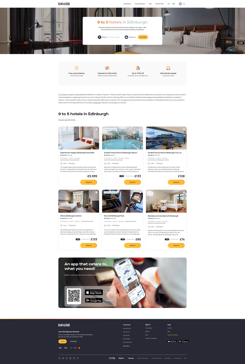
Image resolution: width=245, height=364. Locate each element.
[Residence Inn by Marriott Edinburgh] (166, 220)
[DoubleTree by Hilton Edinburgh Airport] (122, 157)
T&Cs (185, 358)
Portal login (73, 341)
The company (148, 328)
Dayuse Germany (127, 342)
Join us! (62, 341)
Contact (169, 328)
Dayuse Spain (126, 339)
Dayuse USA (126, 332)
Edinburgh (96, 103)
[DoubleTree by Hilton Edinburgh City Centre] (166, 157)
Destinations (127, 4)
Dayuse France (127, 328)
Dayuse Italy (126, 335)
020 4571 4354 (159, 4)
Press (146, 335)
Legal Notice (168, 358)
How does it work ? (140, 4)
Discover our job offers (151, 338)
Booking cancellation (172, 335)
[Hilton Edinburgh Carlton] (78, 220)
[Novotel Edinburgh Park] (122, 220)
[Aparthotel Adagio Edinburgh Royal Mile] (78, 157)
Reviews (147, 331)
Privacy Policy (177, 358)
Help (150, 4)
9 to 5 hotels (62, 95)
